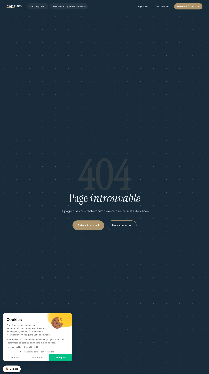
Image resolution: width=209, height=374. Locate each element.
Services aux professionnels (67, 6)
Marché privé (37, 6)
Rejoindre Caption (186, 6)
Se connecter (162, 6)
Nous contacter (121, 225)
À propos (143, 6)
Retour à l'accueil (88, 225)
